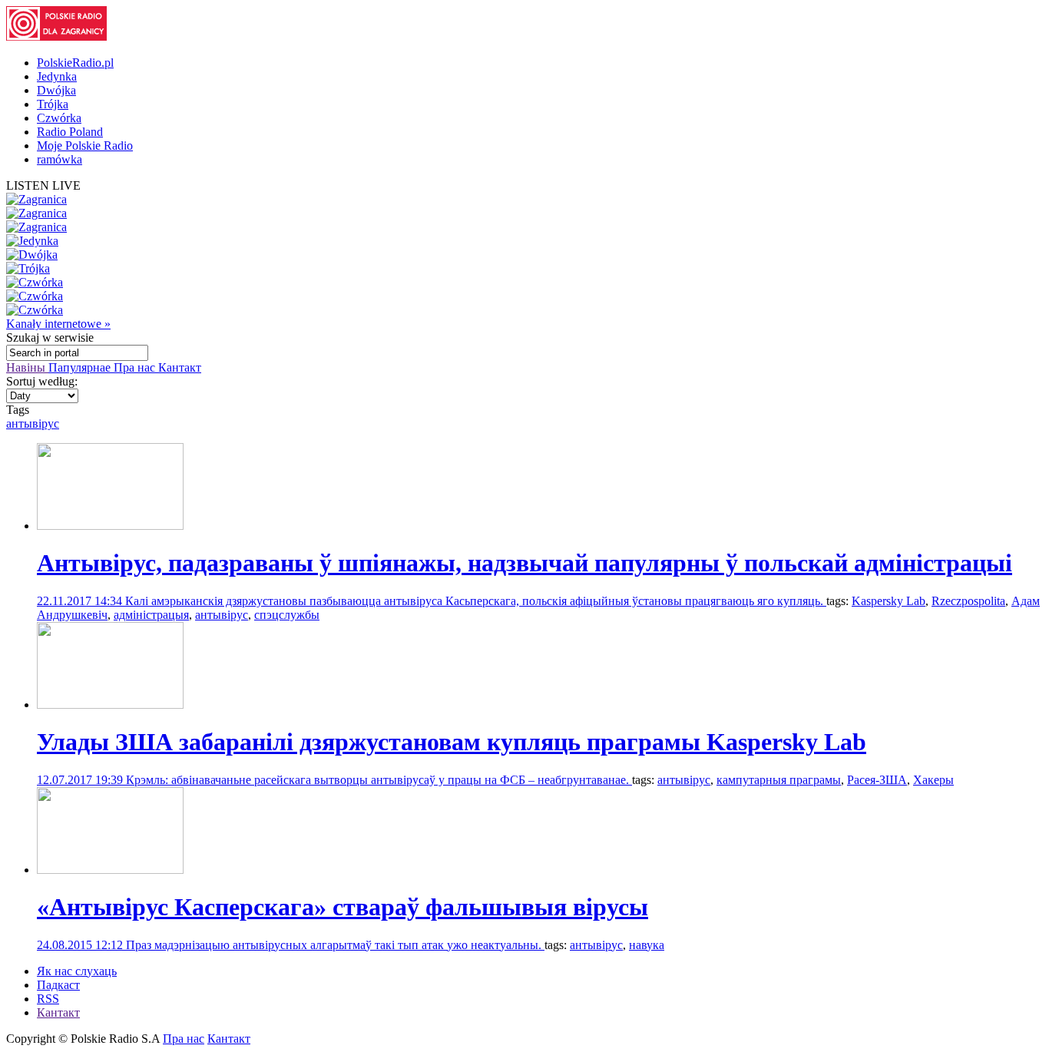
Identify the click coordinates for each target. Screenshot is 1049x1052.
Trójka (52, 104)
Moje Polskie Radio (85, 145)
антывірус (32, 423)
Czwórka (59, 117)
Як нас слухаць (77, 971)
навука (646, 944)
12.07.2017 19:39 (81, 779)
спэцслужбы (286, 614)
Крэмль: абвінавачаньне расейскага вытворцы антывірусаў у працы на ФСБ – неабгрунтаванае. (379, 779)
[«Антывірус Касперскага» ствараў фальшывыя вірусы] (110, 869)
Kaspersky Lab (888, 600)
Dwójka (56, 90)
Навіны (27, 367)
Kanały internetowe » (58, 323)
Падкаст (58, 984)
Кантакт (179, 367)
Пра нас (136, 367)
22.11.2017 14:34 (81, 600)
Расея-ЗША (877, 779)
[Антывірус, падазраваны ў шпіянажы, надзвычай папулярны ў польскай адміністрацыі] (110, 525)
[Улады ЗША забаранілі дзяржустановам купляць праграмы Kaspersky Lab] (110, 704)
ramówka (59, 159)
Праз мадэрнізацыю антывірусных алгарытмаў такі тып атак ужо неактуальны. (335, 944)
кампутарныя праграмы (778, 779)
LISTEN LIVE (43, 185)
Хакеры (933, 779)
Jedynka (57, 76)
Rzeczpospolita (968, 600)
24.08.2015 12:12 (81, 944)
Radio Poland (70, 131)
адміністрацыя (151, 614)
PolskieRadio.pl (75, 62)
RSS (48, 998)
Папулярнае (81, 367)
